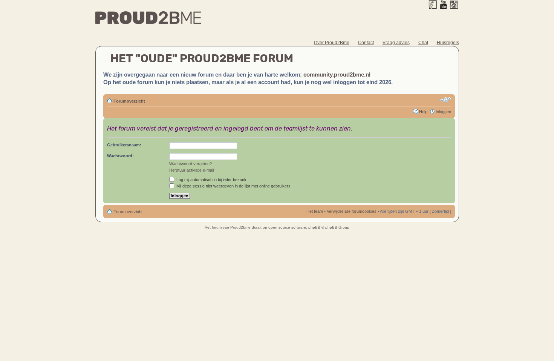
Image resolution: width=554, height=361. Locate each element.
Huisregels (448, 42)
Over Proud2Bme (331, 42)
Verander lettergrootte (445, 99)
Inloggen (443, 111)
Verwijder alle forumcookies (351, 211)
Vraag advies (396, 42)
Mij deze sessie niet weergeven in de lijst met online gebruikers (233, 186)
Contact (366, 42)
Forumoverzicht (129, 101)
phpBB (314, 227)
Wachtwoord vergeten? (190, 163)
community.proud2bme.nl (336, 74)
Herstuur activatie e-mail (191, 170)
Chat (423, 42)
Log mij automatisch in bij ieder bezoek (210, 179)
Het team (314, 211)
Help (423, 111)
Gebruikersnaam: (124, 145)
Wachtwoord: (120, 156)
